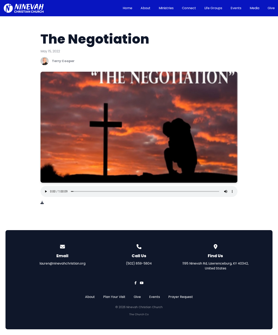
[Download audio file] (42, 202)
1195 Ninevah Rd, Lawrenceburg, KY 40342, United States (215, 266)
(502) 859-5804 (139, 263)
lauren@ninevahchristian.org (62, 263)
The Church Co (139, 314)
